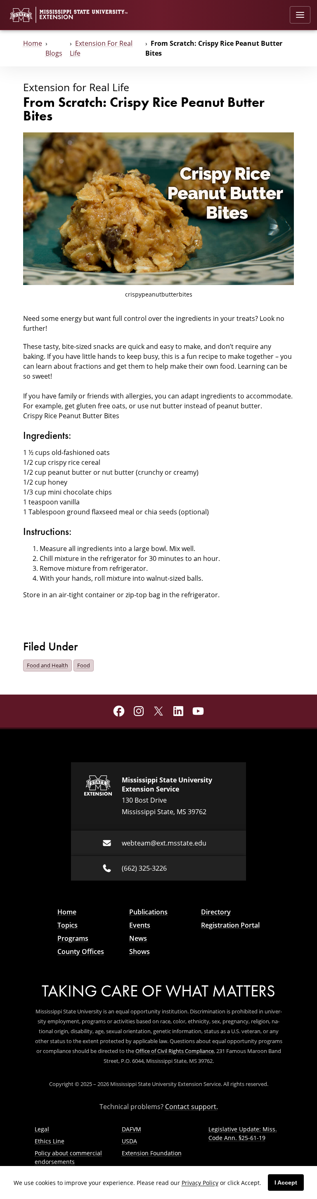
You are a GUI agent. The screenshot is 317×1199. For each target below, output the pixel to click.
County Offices (80, 951)
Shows (139, 951)
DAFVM (131, 1129)
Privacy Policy (200, 1183)
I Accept (285, 1182)
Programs (72, 938)
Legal (42, 1129)
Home (32, 43)
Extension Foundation (152, 1153)
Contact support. (191, 1106)
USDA (129, 1141)
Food (83, 665)
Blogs (53, 53)
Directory (216, 911)
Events (139, 925)
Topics (67, 925)
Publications (148, 911)
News (138, 938)
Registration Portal (230, 925)
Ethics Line (49, 1141)
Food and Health (47, 665)
